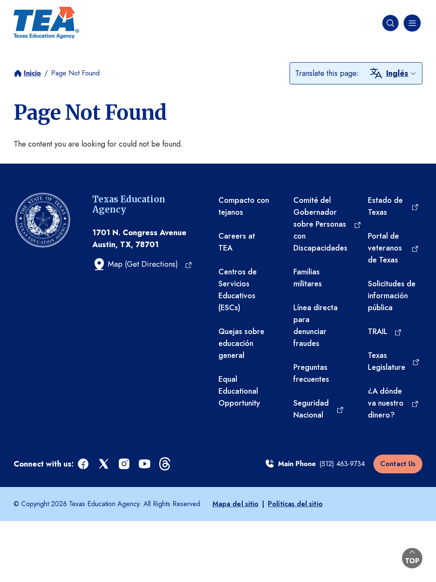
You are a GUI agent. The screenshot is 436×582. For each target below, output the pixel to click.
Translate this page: (327, 73)
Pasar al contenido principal (48, 8)
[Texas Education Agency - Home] (46, 23)
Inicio (32, 73)
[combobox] (401, 73)
